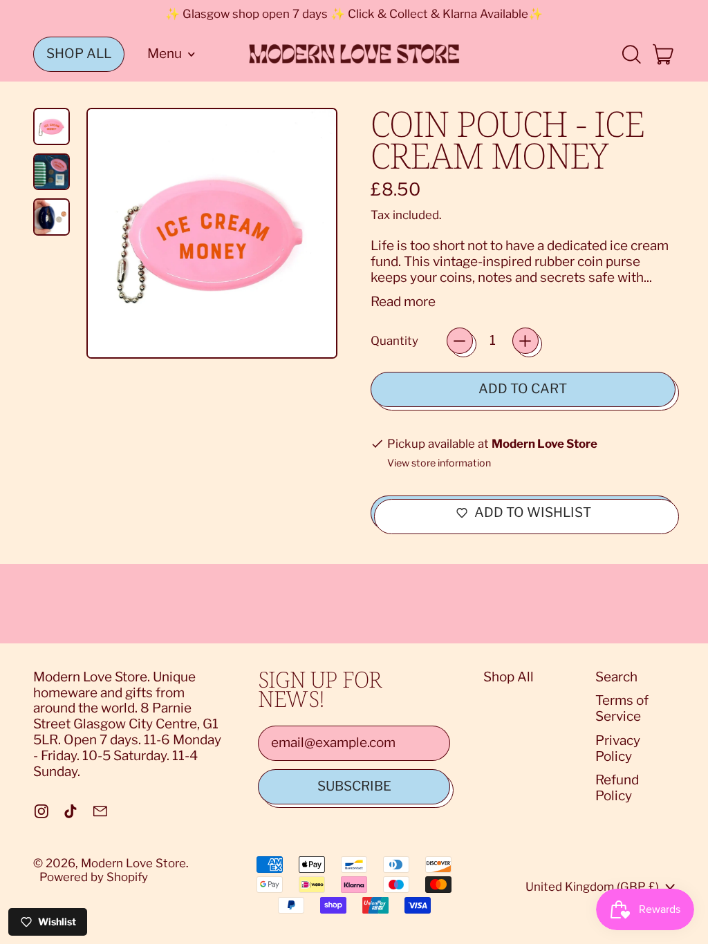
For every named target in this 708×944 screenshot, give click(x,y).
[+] (525, 341)
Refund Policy (617, 788)
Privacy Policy (617, 748)
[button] (631, 54)
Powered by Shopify (93, 877)
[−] (460, 341)
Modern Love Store (133, 863)
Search (616, 677)
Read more (403, 302)
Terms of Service (622, 708)
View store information (439, 463)
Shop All (508, 677)
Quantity (394, 341)
